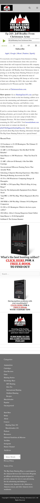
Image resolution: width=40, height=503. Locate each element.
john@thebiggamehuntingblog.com (12, 128)
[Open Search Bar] (29, 8)
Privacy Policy (9, 461)
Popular (6, 402)
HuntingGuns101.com (24, 94)
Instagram (7, 443)
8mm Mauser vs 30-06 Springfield (12, 216)
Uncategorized (9, 405)
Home (6, 415)
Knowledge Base (9, 380)
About (6, 419)
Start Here (7, 412)
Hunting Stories (9, 377)
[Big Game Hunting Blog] (7, 8)
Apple (7, 53)
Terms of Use (8, 466)
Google (13, 53)
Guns (5, 374)
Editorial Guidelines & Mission (14, 437)
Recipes (9, 396)
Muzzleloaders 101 (12, 428)
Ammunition (8, 365)
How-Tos (9, 387)
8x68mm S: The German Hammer (11, 219)
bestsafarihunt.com (32, 122)
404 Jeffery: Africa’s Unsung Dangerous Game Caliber (19, 213)
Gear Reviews (8, 371)
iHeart (19, 53)
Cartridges (7, 368)
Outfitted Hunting (12, 393)
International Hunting (13, 390)
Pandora (26, 53)
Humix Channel (9, 447)
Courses (6, 422)
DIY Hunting (10, 384)
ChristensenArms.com (18, 89)
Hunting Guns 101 (12, 425)
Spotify (32, 53)
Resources (7, 434)
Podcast (6, 431)
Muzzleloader (8, 399)
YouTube (7, 440)
